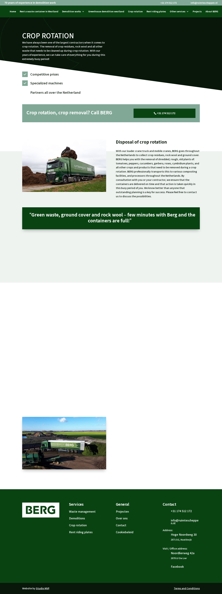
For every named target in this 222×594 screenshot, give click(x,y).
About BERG (212, 11)
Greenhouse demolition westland (106, 11)
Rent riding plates (156, 11)
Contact (121, 525)
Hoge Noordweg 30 (184, 534)
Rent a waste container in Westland (39, 11)
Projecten (122, 511)
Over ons (122, 518)
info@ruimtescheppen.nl (204, 2)
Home (13, 11)
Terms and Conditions (187, 588)
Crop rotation (135, 11)
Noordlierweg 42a (182, 553)
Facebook (177, 566)
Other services (177, 11)
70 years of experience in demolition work (30, 2)
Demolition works (71, 11)
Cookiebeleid (124, 532)
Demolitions (77, 518)
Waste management (82, 511)
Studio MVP (42, 588)
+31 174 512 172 (168, 2)
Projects (197, 11)
